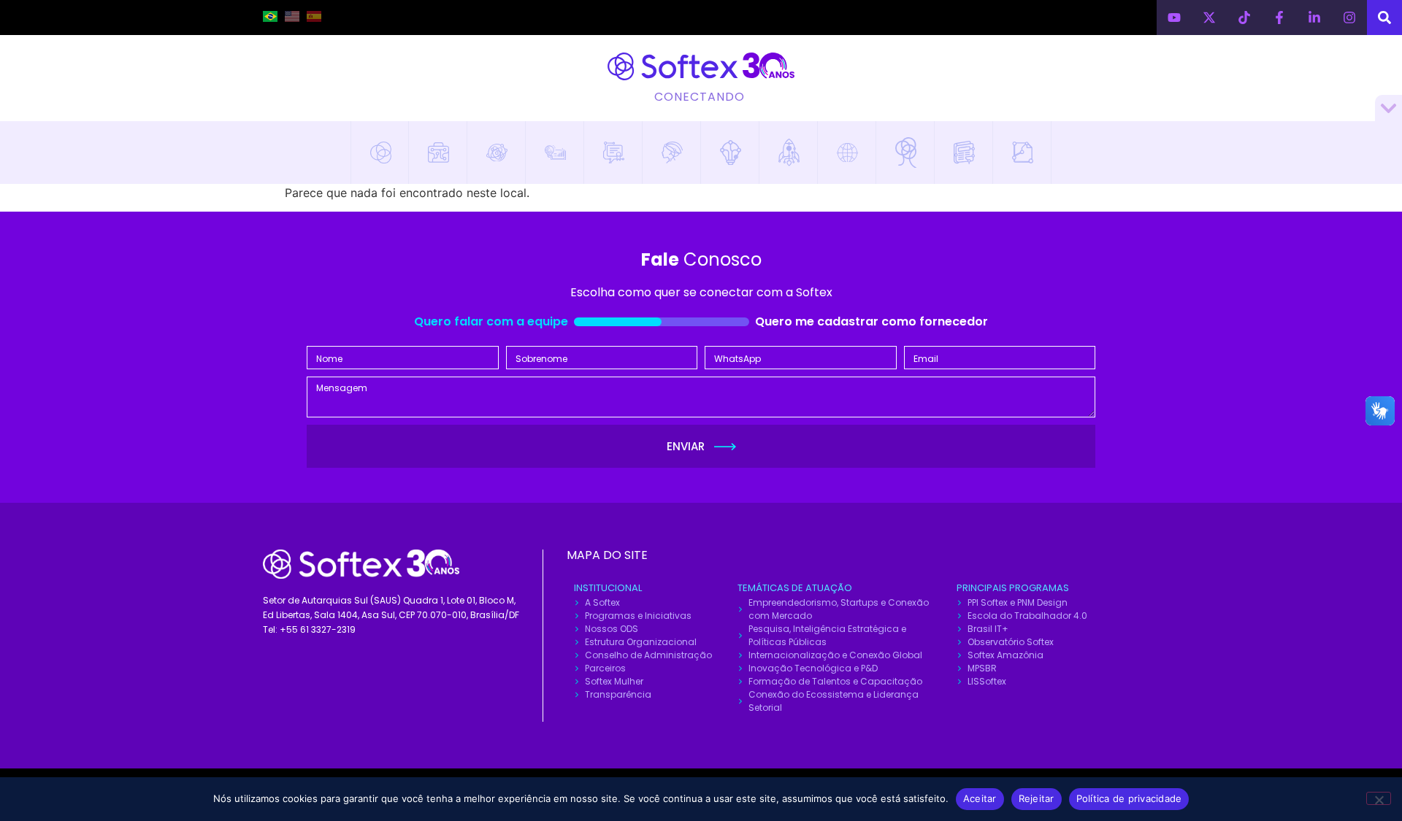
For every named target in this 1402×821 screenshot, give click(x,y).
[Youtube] (1174, 17)
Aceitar (980, 798)
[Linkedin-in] (1314, 17)
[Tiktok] (1244, 17)
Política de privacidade (1129, 798)
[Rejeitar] (1378, 798)
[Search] (1384, 17)
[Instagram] (1349, 17)
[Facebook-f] (1279, 17)
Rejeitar (1036, 798)
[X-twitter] (1209, 17)
